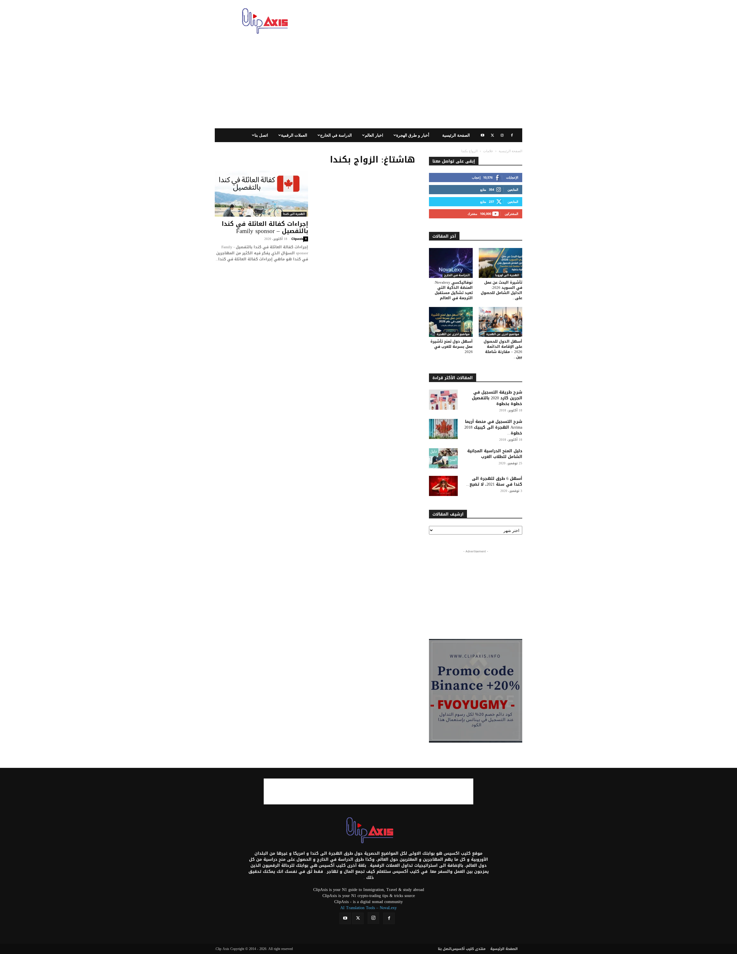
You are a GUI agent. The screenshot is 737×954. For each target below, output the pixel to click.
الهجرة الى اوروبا (507, 275)
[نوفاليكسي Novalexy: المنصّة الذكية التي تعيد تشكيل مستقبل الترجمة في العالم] (451, 263)
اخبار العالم (374, 135)
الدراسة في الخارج (336, 135)
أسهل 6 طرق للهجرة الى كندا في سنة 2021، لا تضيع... (494, 481)
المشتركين (511, 213)
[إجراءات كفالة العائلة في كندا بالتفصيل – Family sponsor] (261, 194)
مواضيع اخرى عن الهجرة (453, 334)
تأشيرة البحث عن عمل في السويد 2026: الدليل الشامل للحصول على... (501, 290)
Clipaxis (297, 238)
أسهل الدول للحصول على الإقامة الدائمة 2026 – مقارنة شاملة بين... (503, 349)
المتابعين (513, 189)
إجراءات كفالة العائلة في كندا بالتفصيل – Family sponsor (265, 227)
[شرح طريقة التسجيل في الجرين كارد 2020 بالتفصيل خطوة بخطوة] (443, 400)
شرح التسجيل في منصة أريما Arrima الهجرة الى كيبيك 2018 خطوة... (493, 427)
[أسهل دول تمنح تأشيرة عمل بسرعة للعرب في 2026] (451, 322)
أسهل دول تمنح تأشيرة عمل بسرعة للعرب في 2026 (451, 346)
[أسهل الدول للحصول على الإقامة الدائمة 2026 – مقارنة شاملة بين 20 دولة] (501, 322)
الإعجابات (512, 177)
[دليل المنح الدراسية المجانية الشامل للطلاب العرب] (443, 458)
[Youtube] (482, 135)
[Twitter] (492, 135)
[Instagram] (502, 135)
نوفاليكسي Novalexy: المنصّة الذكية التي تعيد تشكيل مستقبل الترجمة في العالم (453, 290)
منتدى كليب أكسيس (468, 948)
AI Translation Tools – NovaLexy (368, 908)
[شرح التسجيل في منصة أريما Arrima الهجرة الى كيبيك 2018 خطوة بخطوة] (443, 429)
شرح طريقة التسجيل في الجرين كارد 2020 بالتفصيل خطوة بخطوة (497, 398)
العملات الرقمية (294, 135)
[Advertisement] (417, 21)
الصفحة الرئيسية (456, 135)
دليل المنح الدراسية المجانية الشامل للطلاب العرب (494, 454)
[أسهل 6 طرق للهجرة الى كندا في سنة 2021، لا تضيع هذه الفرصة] (443, 486)
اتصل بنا (261, 135)
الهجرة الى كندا (294, 214)
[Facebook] (512, 135)
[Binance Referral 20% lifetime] (475, 691)
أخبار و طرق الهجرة (412, 135)
